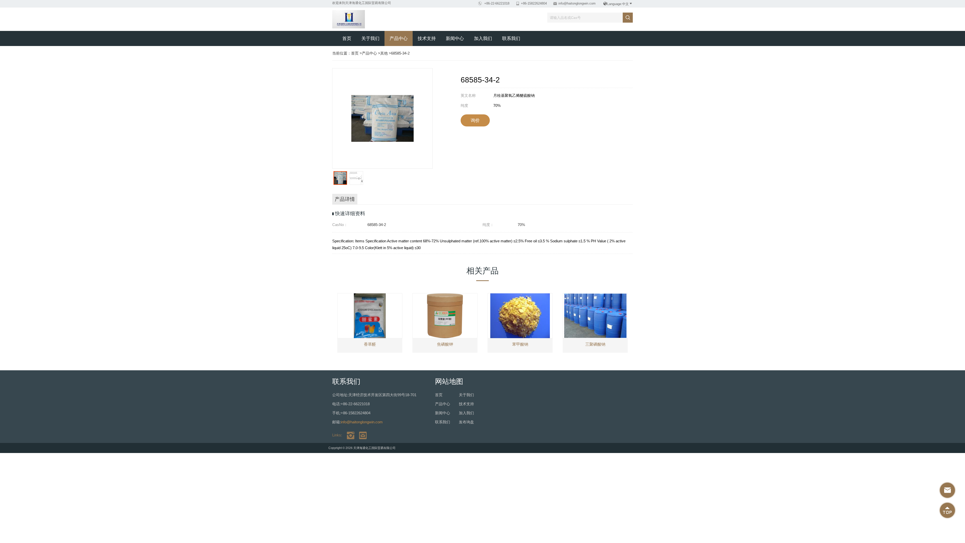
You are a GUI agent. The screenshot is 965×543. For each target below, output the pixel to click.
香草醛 (370, 344)
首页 (346, 38)
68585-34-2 (400, 53)
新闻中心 (455, 38)
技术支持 (427, 38)
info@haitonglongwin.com (577, 3)
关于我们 (370, 38)
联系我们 (511, 38)
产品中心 (399, 38)
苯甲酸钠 (520, 344)
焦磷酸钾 (445, 344)
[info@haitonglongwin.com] (361, 435)
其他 (384, 53)
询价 (475, 120)
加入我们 (483, 38)
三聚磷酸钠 (595, 344)
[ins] (348, 435)
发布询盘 (466, 422)
